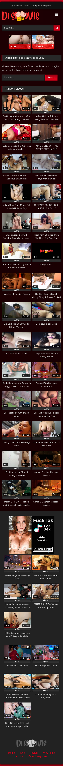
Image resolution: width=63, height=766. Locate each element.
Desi (22, 752)
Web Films (49, 752)
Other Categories (37, 756)
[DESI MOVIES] (26, 16)
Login (36, 5)
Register (47, 5)
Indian (34, 752)
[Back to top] (53, 757)
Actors (19, 756)
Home (11, 752)
